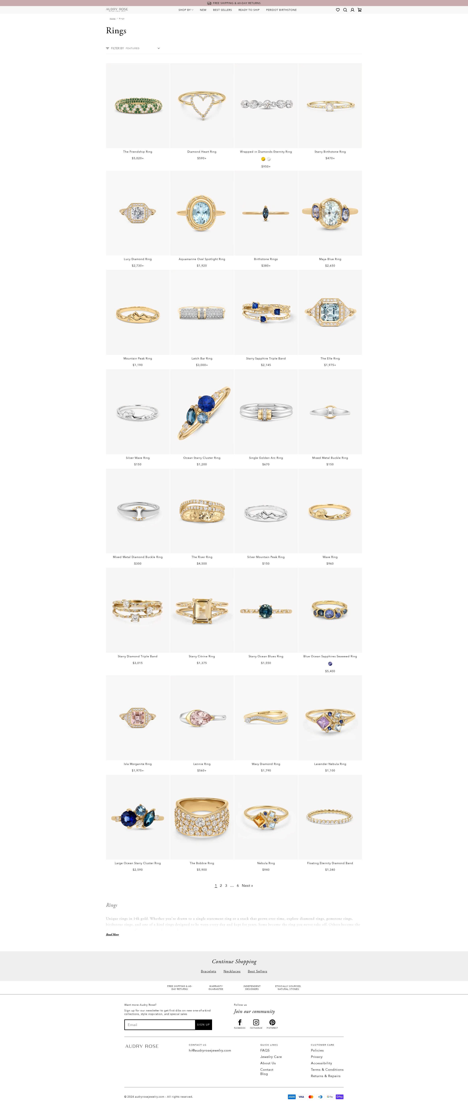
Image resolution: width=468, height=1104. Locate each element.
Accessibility (321, 1063)
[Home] (117, 10)
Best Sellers (222, 10)
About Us (268, 1063)
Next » (247, 885)
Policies (317, 1050)
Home (113, 18)
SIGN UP (203, 1024)
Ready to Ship (249, 10)
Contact (266, 1069)
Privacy (317, 1057)
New (203, 10)
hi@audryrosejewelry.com (210, 1050)
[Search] (345, 10)
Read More (112, 934)
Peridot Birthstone (281, 10)
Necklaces (232, 971)
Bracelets (208, 971)
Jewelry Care (271, 1057)
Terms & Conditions (327, 1069)
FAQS (265, 1050)
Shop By (185, 10)
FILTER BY (117, 48)
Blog (264, 1074)
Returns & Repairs (326, 1076)
